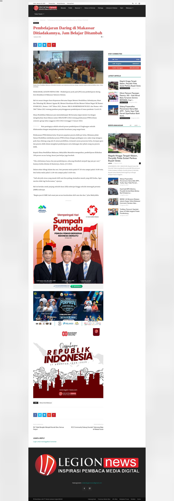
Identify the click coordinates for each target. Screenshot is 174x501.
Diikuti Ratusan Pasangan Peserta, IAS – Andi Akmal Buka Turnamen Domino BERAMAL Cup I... (130, 96)
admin (110, 163)
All (130, 125)
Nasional (77, 8)
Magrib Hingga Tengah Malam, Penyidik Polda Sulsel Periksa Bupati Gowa (130, 83)
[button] (132, 3)
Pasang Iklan (52, 3)
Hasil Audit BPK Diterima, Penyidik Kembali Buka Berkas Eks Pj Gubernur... (129, 191)
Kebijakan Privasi (124, 499)
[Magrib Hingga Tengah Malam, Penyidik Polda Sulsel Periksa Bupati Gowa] (113, 85)
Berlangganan (134, 68)
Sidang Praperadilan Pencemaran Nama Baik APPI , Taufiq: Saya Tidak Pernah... (130, 181)
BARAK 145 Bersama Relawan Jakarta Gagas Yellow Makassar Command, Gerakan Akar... (130, 201)
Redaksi (133, 499)
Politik (70, 8)
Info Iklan (115, 499)
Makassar (129, 8)
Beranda (63, 8)
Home (139, 499)
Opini (121, 8)
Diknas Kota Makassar (46, 403)
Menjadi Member (61, 3)
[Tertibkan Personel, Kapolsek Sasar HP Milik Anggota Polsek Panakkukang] (113, 211)
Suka (137, 59)
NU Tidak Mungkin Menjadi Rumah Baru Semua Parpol (48, 428)
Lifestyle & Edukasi (111, 8)
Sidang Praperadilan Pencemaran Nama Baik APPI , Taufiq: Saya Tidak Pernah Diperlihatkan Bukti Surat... (130, 111)
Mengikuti (136, 63)
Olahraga (100, 8)
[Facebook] (135, 3)
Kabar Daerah (39, 14)
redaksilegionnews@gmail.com (92, 483)
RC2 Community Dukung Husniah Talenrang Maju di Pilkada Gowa (87, 428)
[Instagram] (139, 3)
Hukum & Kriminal (89, 8)
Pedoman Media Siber (104, 499)
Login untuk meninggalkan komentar (44, 441)
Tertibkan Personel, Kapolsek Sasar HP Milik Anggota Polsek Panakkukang (129, 211)
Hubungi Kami (70, 3)
